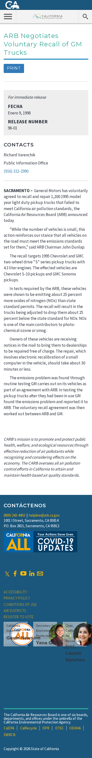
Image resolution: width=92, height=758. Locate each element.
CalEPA (9, 728)
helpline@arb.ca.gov (44, 515)
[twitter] (7, 573)
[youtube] (23, 573)
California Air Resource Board (47, 16)
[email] (40, 573)
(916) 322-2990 (16, 171)
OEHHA (75, 728)
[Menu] (8, 16)
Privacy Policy (17, 598)
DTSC (59, 728)
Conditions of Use (20, 604)
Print (14, 68)
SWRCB (9, 734)
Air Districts (15, 610)
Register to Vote (19, 616)
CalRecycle (28, 728)
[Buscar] (85, 16)
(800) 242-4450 (14, 515)
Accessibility (15, 592)
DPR (45, 728)
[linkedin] (31, 573)
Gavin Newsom (23, 637)
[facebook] (15, 573)
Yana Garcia (49, 642)
